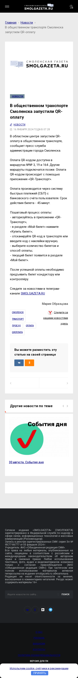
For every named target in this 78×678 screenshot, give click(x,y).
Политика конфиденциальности (39, 655)
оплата (30, 326)
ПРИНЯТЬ (39, 673)
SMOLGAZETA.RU (33, 293)
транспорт (18, 319)
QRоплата (17, 332)
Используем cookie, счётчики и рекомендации (39, 668)
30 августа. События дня (26, 462)
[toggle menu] (7, 6)
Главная (10, 22)
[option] (39, 442)
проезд (16, 326)
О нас (39, 632)
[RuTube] (42, 609)
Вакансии (39, 643)
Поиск (65, 594)
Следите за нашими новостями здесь (55, 318)
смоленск (18, 312)
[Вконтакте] (27, 609)
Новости (27, 22)
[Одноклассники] (35, 609)
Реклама (39, 638)
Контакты (39, 649)
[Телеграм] (50, 609)
